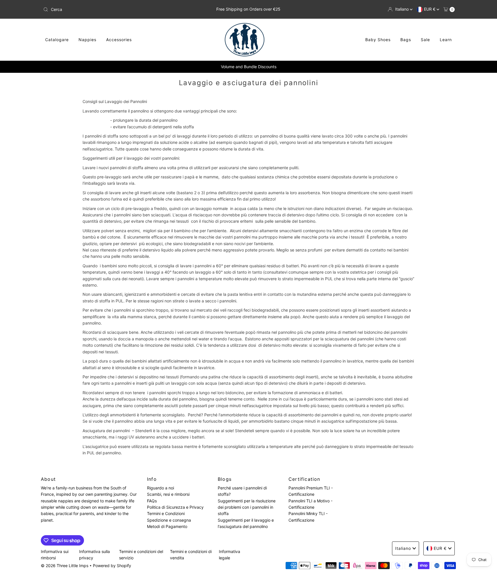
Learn (446, 39)
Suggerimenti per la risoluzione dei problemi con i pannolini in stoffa (247, 507)
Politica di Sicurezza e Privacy (175, 507)
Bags (405, 39)
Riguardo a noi (160, 487)
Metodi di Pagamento (167, 526)
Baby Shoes (378, 39)
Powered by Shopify (112, 565)
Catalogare (57, 39)
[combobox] (108, 9)
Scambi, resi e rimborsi (168, 494)
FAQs (152, 500)
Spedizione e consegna (169, 520)
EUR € (430, 9)
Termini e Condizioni (166, 513)
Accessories (119, 39)
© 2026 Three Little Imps (64, 565)
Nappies (87, 39)
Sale (425, 39)
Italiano (402, 9)
